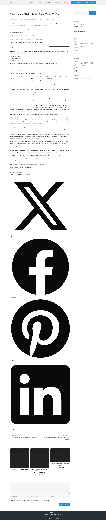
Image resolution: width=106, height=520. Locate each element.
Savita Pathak (14, 19)
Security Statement (58, 516)
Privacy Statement (47, 516)
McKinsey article (49, 109)
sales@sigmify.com (56, 514)
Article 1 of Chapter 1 (42, 78)
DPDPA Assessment (90, 2)
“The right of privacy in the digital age (57, 143)
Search (75, 9)
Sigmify (57, 518)
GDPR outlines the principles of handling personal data (23, 84)
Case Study (76, 23)
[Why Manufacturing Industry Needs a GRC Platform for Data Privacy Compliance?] (76, 46)
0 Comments (88, 48)
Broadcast (76, 21)
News (75, 29)
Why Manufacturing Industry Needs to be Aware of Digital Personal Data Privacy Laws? (88, 64)
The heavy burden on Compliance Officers (60, 464)
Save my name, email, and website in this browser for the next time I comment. (30, 500)
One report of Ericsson (59, 100)
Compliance (15, 172)
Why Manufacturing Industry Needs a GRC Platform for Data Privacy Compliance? (40, 471)
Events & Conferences (78, 26)
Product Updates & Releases (80, 31)
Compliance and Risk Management (28, 19)
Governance (40, 19)
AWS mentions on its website (43, 134)
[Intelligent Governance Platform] (76, 78)
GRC (20, 172)
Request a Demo (77, 2)
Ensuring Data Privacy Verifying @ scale (19, 470)
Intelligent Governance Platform (86, 77)
